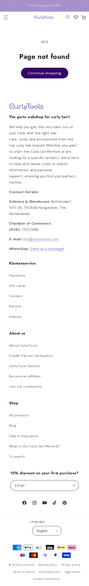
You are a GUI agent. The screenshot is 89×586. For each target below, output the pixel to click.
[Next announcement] (81, 6)
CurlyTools (27, 564)
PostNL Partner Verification (31, 356)
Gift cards (17, 286)
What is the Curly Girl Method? (34, 446)
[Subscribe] (73, 485)
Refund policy (48, 564)
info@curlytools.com (40, 239)
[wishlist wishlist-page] (76, 17)
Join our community (25, 386)
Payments (17, 275)
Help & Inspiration (23, 436)
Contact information (46, 579)
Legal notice (72, 571)
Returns (15, 306)
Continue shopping (44, 73)
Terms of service (23, 571)
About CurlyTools (23, 345)
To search (17, 456)
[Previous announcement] (8, 6)
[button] (83, 17)
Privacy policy (70, 564)
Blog (12, 425)
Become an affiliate (25, 376)
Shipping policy (49, 571)
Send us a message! (47, 248)
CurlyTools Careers (24, 366)
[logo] (40, 17)
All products (19, 415)
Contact (16, 296)
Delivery (15, 317)
